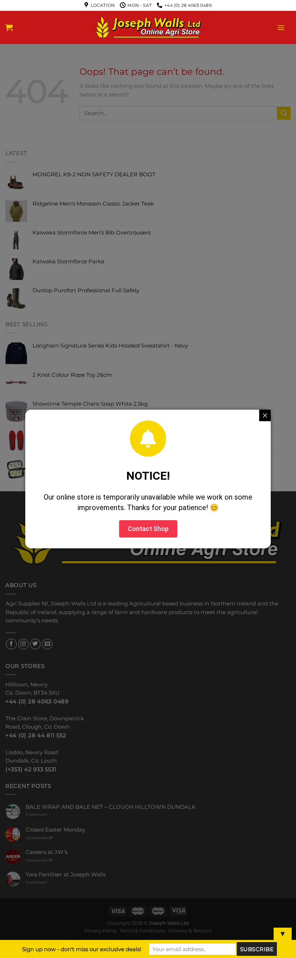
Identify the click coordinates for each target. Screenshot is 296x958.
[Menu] (281, 27)
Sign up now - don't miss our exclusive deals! (81, 949)
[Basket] (9, 27)
